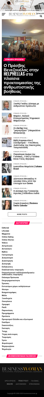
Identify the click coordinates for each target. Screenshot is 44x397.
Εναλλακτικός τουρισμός (13, 270)
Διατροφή (6, 264)
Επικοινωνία (34, 384)
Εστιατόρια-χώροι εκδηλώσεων (16, 286)
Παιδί (4, 307)
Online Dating (7, 237)
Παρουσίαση (7, 310)
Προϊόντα (6, 316)
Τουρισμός (6, 337)
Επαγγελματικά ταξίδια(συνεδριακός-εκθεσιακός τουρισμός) (18, 273)
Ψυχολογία (6, 349)
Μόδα (4, 295)
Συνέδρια (6, 322)
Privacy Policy (23, 381)
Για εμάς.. (35, 381)
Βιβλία (4, 252)
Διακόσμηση (7, 261)
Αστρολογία (7, 246)
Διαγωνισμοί (7, 258)
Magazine (6, 234)
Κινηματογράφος (9, 292)
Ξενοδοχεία (7, 298)
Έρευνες (5, 283)
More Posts (22, 214)
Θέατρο (5, 289)
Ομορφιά (6, 304)
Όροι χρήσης (10, 381)
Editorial (5, 228)
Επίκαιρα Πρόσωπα (10, 277)
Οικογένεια (7, 301)
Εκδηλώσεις (7, 267)
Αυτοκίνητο (7, 249)
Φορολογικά (7, 343)
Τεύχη (4, 331)
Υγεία (4, 340)
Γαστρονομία (7, 255)
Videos (5, 243)
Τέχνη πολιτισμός (10, 334)
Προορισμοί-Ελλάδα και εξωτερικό (17, 319)
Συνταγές (6, 328)
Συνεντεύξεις (7, 325)
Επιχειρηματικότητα (11, 281)
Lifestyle (5, 231)
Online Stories (8, 240)
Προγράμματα (8, 313)
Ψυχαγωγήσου (8, 346)
